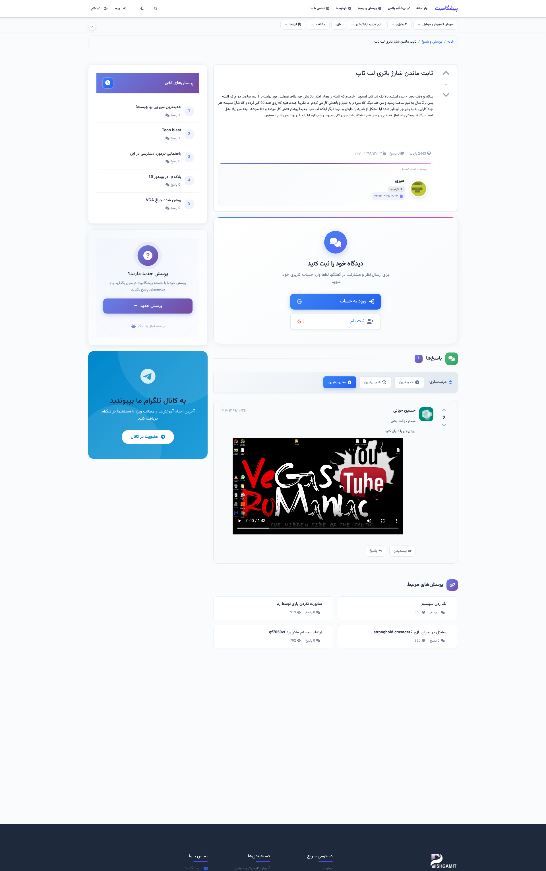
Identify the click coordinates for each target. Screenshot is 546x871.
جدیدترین (406, 382)
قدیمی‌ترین (372, 382)
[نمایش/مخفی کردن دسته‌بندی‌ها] (92, 27)
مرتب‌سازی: (438, 382)
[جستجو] (155, 8)
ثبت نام (357, 321)
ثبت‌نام (95, 8)
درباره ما (341, 8)
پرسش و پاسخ (367, 8)
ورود (117, 8)
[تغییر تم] (142, 9)
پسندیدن (400, 551)
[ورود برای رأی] (446, 74)
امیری (400, 180)
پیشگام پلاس (397, 8)
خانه (419, 8)
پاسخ (373, 551)
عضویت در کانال (144, 437)
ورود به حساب (353, 301)
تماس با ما (318, 8)
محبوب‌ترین (337, 382)
